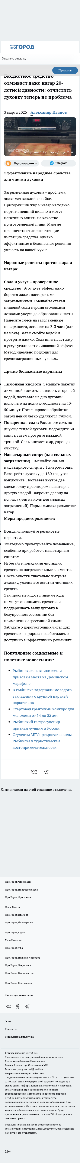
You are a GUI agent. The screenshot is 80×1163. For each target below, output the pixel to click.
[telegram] (47, 772)
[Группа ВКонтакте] (8, 1006)
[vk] (34, 772)
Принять (65, 70)
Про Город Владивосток (19, 973)
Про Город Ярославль (18, 897)
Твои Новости (13, 940)
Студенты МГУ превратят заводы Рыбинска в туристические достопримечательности (42, 741)
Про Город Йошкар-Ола (19, 922)
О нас (8, 1021)
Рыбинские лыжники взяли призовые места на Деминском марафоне (40, 677)
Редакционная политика (19, 1036)
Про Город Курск (15, 932)
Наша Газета (12, 907)
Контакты (11, 1029)
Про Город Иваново (16, 914)
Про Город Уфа (14, 947)
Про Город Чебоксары (18, 881)
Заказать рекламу (14, 58)
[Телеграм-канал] (58, 163)
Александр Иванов (49, 112)
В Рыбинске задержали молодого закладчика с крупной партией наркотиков (42, 696)
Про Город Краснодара (18, 983)
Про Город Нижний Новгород (22, 957)
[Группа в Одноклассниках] (21, 163)
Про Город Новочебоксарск (21, 889)
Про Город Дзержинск (18, 965)
